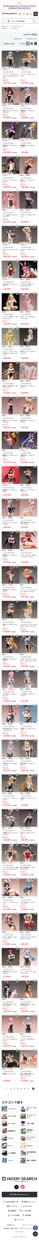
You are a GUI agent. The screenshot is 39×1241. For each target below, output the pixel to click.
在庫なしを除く (10, 44)
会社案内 (9, 1225)
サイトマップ (19, 1232)
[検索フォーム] (31, 14)
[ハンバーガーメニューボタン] (35, 14)
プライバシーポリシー (28, 1225)
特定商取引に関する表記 (10, 1228)
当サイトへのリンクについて (28, 1228)
